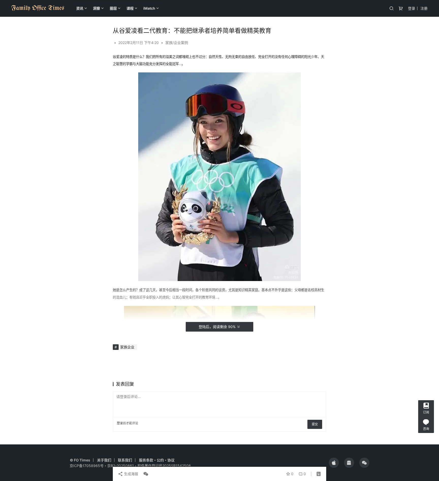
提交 (315, 424)
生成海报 (130, 474)
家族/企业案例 (176, 42)
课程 (130, 8)
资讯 (79, 8)
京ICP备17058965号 (87, 465)
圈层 (113, 8)
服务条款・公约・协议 (157, 460)
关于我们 (104, 460)
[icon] (334, 463)
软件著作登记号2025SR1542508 (164, 465)
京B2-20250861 (120, 465)
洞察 (96, 8)
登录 (411, 8)
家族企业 (127, 347)
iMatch (149, 8)
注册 (424, 8)
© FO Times (80, 460)
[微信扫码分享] (144, 473)
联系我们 (125, 460)
